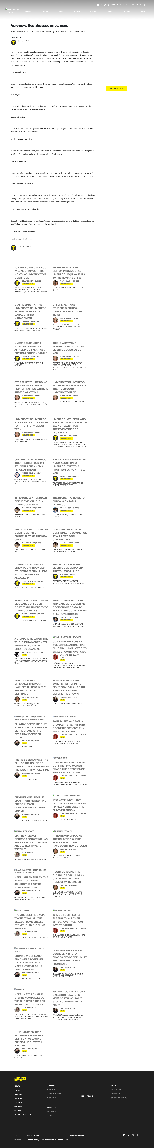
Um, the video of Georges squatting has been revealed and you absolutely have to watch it (31, 842)
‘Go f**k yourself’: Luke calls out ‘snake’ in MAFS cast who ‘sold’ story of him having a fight (69, 998)
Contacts (116, 1094)
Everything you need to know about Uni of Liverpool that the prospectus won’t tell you (69, 466)
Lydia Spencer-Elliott (69, 655)
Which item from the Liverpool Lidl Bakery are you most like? (68, 567)
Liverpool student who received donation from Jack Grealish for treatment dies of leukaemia (70, 426)
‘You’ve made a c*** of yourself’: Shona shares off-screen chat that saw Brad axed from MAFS (70, 957)
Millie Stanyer (28, 508)
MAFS (75, 697)
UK (24, 655)
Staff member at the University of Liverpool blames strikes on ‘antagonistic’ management (31, 311)
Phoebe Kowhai (28, 473)
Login (49, 1116)
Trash (61, 11)
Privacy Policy (54, 1094)
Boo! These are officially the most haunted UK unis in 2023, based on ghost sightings (30, 687)
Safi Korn (21, 41)
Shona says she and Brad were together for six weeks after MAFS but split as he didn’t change (29, 963)
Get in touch (86, 1096)
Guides (144, 11)
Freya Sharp (27, 321)
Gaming (77, 11)
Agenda (93, 11)
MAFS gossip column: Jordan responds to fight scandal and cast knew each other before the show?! (69, 687)
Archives (51, 1098)
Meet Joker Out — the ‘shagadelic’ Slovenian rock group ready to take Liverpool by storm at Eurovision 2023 (70, 607)
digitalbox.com (33, 1135)
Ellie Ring (26, 852)
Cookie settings (119, 1098)
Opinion (127, 11)
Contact (126, 5)
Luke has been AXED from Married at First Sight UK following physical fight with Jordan (29, 1039)
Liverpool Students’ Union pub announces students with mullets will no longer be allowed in (30, 571)
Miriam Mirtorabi (29, 581)
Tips (144, 5)
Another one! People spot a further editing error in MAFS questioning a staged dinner (30, 804)
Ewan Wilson (65, 508)
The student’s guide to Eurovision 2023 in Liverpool (69, 501)
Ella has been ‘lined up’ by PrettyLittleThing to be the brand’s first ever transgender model (31, 731)
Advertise (136, 5)
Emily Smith (27, 697)
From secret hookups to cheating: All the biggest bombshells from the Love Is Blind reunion (29, 922)
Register (51, 1111)
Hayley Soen (65, 697)
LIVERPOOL (28, 283)
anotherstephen (29, 652)
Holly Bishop (27, 281)
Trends (110, 11)
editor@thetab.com (76, 1135)
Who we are (116, 5)
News (45, 11)
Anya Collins (65, 281)
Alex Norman (65, 318)
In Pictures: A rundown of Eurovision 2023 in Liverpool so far (30, 501)
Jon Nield (64, 574)
